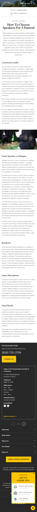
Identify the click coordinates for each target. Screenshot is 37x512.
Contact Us (8, 359)
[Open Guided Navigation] (33, 508)
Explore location (9, 416)
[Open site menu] (34, 3)
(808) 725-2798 (11, 352)
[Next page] (24, 424)
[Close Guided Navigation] (34, 473)
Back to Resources (20, 13)
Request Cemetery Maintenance (18, 459)
